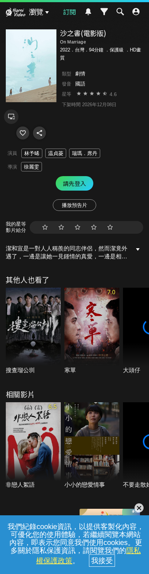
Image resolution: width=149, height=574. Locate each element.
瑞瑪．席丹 (84, 153)
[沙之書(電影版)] (22, 133)
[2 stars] (61, 227)
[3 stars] (77, 227)
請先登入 (74, 183)
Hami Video (15, 13)
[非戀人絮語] (33, 445)
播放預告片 (74, 205)
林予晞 (31, 153)
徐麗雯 (31, 167)
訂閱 (69, 11)
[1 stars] (45, 227)
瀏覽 (36, 12)
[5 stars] (110, 227)
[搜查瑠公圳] (33, 331)
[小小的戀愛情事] (91, 445)
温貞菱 (55, 153)
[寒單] (91, 331)
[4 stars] (94, 227)
